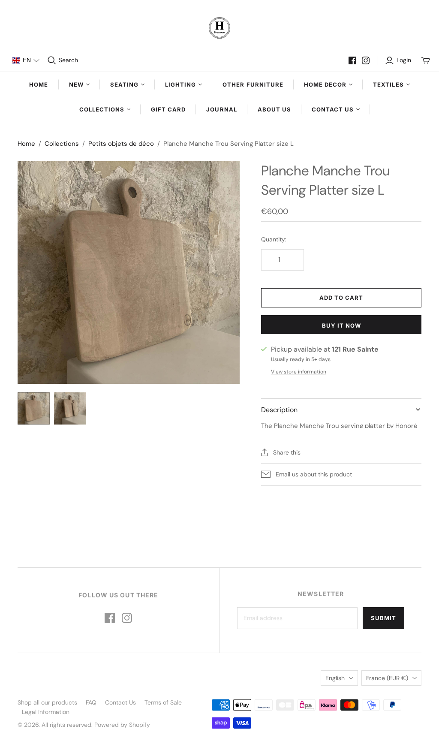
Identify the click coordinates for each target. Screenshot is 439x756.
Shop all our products (47, 702)
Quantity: (273, 239)
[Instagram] (366, 60)
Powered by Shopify (122, 725)
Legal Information (45, 712)
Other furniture (253, 84)
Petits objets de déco (121, 143)
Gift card (168, 109)
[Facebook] (352, 60)
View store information (298, 371)
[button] (25, 60)
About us (274, 109)
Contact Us (120, 702)
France (387, 678)
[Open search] (52, 60)
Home (38, 84)
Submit (383, 617)
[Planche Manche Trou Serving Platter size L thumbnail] (34, 408)
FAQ (91, 702)
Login (404, 60)
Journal (221, 109)
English (335, 678)
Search (68, 60)
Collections (62, 143)
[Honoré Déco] (219, 28)
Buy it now (341, 325)
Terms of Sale (163, 702)
